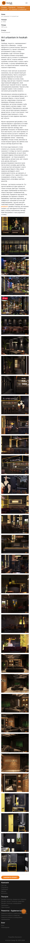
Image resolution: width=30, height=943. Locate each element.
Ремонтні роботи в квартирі (10, 915)
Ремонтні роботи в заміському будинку (14, 913)
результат (4, 206)
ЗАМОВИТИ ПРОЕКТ (10, 877)
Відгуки (3, 891)
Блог (2, 925)
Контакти (4, 893)
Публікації (4, 889)
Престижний (5, 907)
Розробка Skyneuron (15, 937)
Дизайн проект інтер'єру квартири (12, 901)
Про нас (4, 885)
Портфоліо (4, 887)
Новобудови (5, 927)
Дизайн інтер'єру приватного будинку (13, 899)
